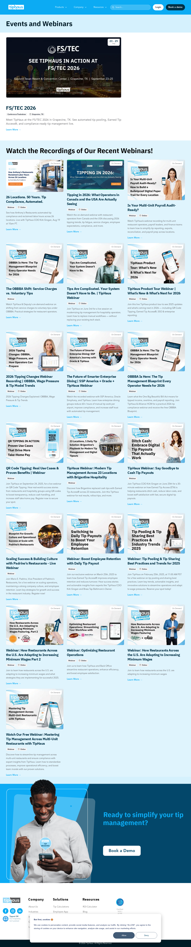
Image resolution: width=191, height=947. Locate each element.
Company (78, 7)
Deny (146, 935)
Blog (85, 912)
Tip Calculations (61, 907)
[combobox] (130, 7)
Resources (99, 7)
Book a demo (175, 7)
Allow (124, 935)
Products (59, 7)
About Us (33, 907)
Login (158, 7)
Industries (33, 912)
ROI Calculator (90, 907)
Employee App (60, 912)
